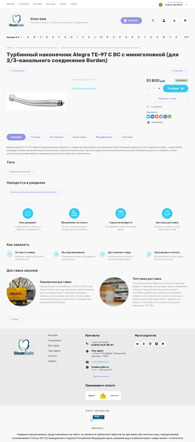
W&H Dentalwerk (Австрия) (84, 88)
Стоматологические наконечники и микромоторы (36, 48)
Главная (10, 48)
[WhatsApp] (169, 116)
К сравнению (156, 107)
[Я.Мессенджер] (148, 116)
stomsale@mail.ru (100, 361)
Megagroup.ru (97, 428)
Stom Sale (38, 19)
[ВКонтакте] (152, 116)
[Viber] (165, 116)
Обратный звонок (101, 376)
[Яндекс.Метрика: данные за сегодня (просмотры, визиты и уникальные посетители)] (92, 420)
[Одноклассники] (157, 116)
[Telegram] (161, 116)
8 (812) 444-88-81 (174, 5)
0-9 (186, 37)
